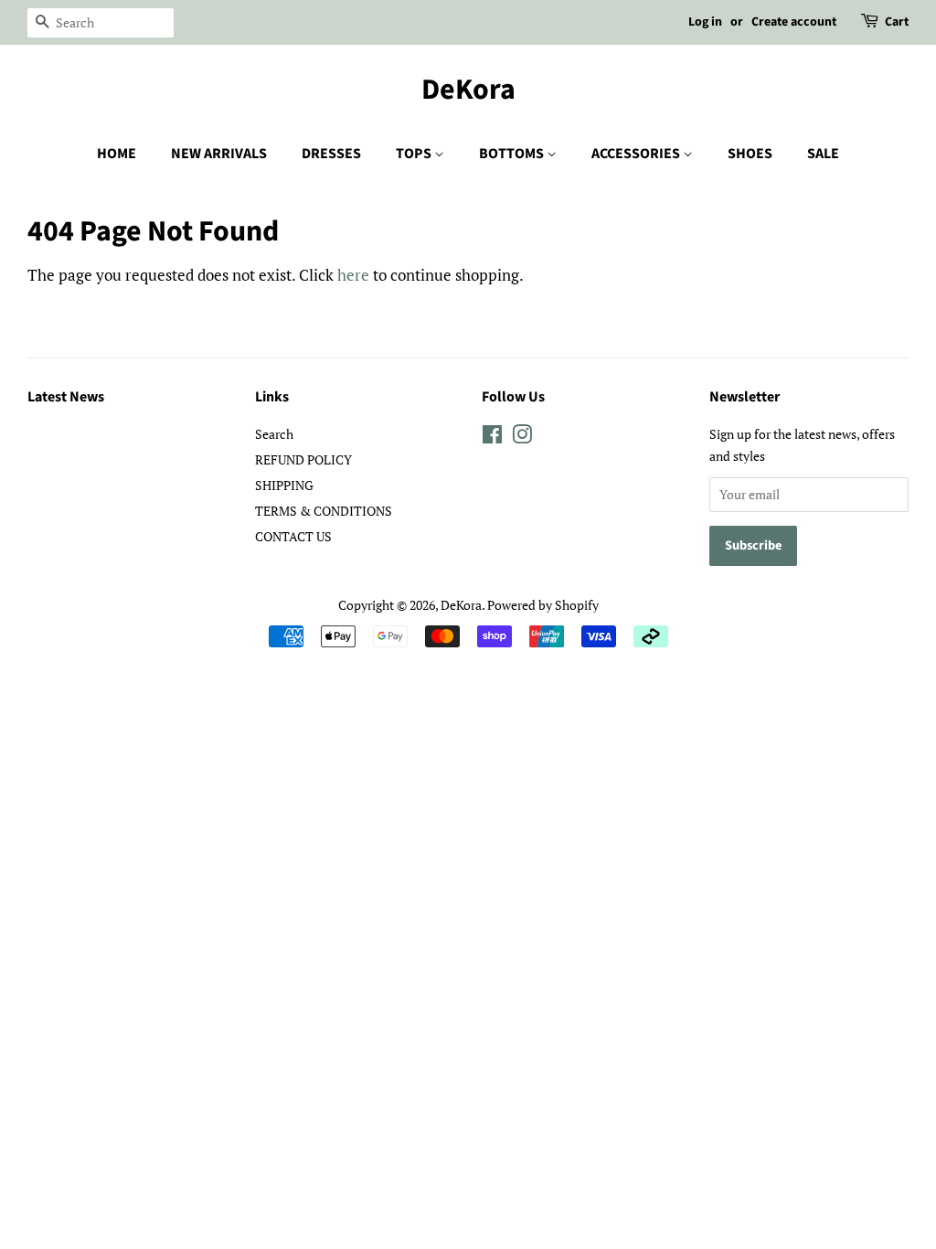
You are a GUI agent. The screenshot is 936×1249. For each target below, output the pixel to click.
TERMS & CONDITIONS (323, 510)
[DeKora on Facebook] (492, 437)
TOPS (415, 154)
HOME (116, 154)
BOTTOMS (513, 154)
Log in (705, 22)
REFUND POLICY (303, 459)
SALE (823, 154)
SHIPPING (284, 485)
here (353, 274)
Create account (793, 22)
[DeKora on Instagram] (522, 437)
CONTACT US (293, 536)
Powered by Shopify (543, 605)
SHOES (750, 154)
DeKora (468, 89)
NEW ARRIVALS (219, 154)
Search (274, 434)
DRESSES (331, 154)
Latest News (65, 397)
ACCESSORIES (637, 154)
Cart (897, 22)
